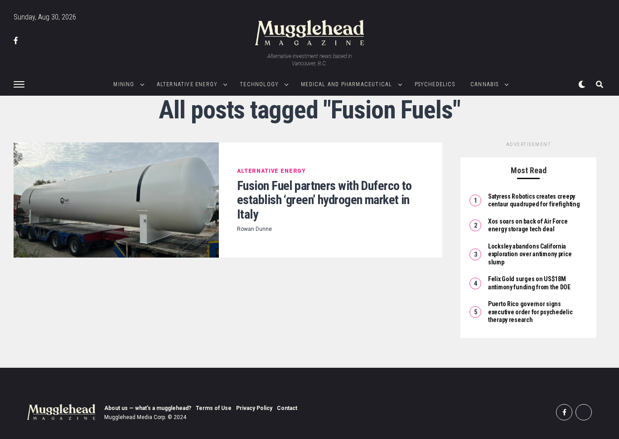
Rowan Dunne (254, 229)
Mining (123, 84)
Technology (259, 84)
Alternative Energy (187, 84)
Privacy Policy (254, 408)
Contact (287, 408)
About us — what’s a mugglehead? (147, 408)
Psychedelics (435, 84)
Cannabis (484, 84)
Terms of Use (214, 408)
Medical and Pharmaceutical (346, 84)
